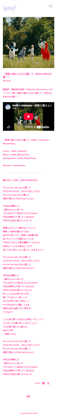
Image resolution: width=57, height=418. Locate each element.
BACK (28, 397)
